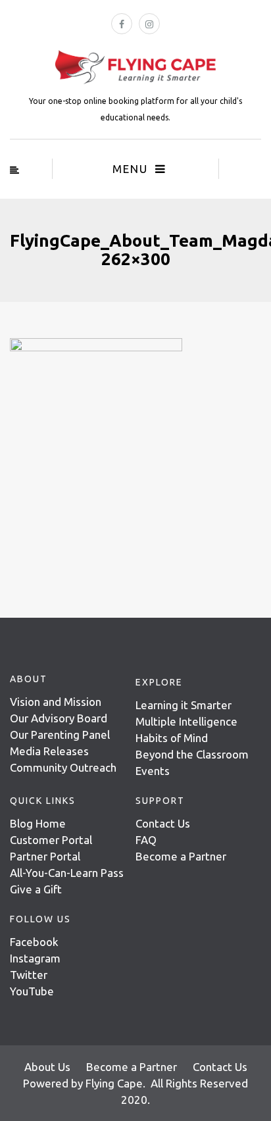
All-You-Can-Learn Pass (67, 872)
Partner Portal (45, 856)
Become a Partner (181, 856)
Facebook (34, 941)
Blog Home (38, 823)
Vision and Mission (55, 701)
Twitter (28, 974)
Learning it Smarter (184, 705)
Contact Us (163, 823)
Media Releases (49, 751)
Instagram (35, 958)
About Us (47, 1066)
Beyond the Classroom (192, 754)
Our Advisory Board (58, 718)
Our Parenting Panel (60, 734)
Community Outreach (63, 767)
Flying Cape (114, 1083)
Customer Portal (51, 840)
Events (153, 770)
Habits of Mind (172, 738)
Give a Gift (36, 889)
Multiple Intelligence (186, 721)
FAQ (146, 840)
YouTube (32, 991)
